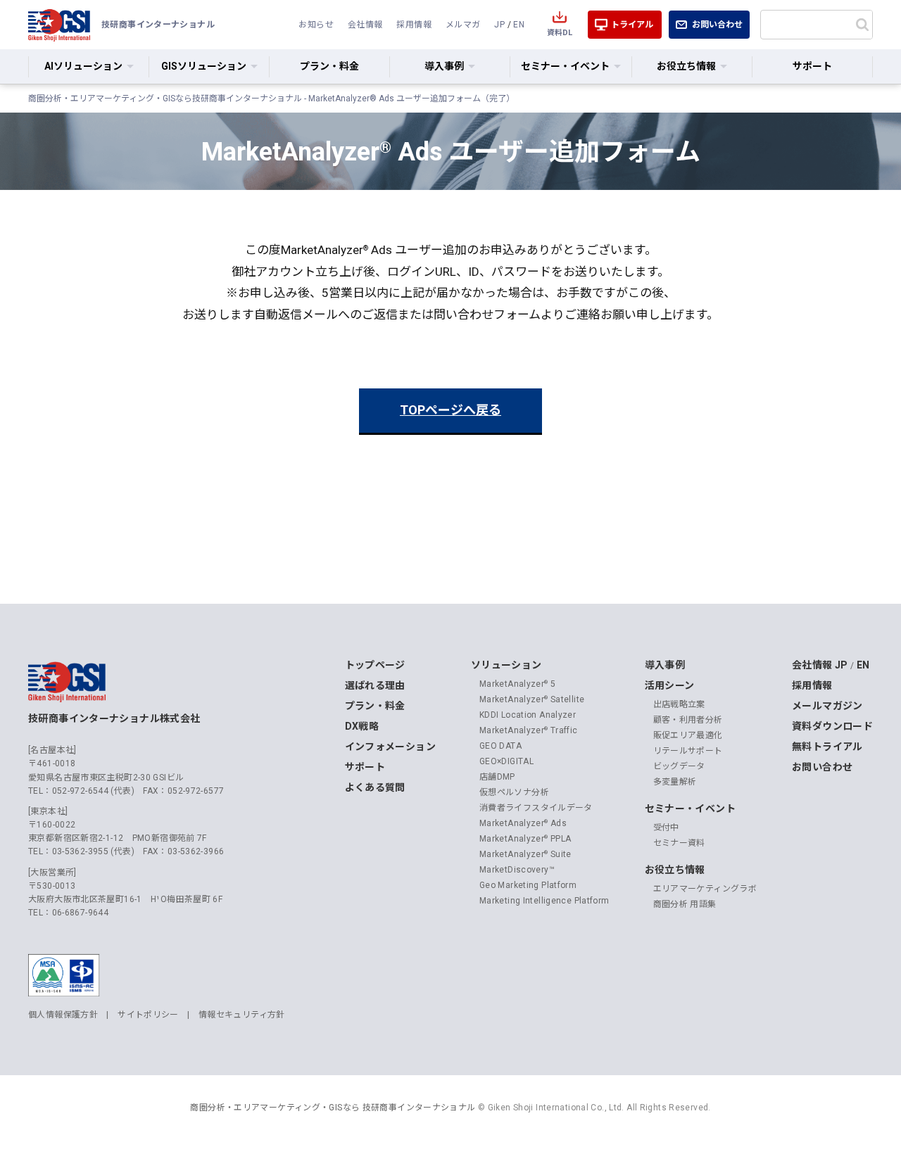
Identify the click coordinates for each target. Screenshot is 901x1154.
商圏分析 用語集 (685, 904)
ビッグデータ (679, 766)
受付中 (666, 827)
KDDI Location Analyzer (527, 715)
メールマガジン (827, 705)
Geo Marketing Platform (527, 885)
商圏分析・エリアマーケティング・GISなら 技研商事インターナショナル (332, 1107)
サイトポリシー (148, 1015)
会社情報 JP (820, 665)
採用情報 (413, 25)
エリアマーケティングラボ (705, 889)
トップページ (375, 665)
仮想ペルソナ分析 (514, 792)
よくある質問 (375, 787)
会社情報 (365, 25)
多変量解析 (675, 782)
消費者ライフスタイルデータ (536, 808)
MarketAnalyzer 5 (517, 684)
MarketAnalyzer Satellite (531, 699)
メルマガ (463, 25)
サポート (812, 66)
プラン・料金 (329, 66)
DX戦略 (362, 726)
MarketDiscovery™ (517, 870)
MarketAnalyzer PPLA (525, 839)
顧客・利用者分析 (688, 720)
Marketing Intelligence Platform (544, 901)
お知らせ (316, 25)
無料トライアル (827, 746)
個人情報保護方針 (63, 1015)
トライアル (632, 25)
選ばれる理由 (375, 685)
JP (499, 25)
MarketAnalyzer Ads (523, 823)
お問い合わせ (717, 25)
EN (518, 25)
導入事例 (665, 665)
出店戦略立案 (679, 704)
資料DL (559, 32)
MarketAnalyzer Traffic (528, 730)
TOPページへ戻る (450, 409)
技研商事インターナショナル (59, 25)
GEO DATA (500, 746)
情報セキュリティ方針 (242, 1015)
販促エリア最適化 (688, 735)
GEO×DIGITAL (506, 761)
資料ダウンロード (832, 726)
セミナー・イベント (690, 808)
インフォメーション (390, 746)
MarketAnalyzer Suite (525, 854)
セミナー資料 (679, 843)
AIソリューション (83, 66)
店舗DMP (497, 777)
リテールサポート (688, 751)
